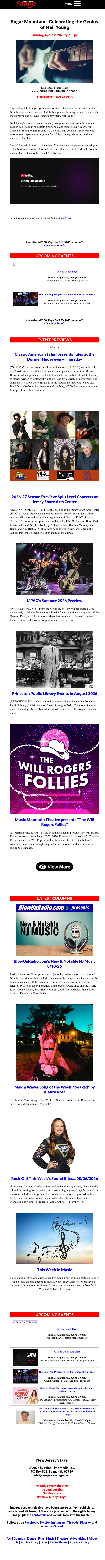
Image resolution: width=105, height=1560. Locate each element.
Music (50, 1538)
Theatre (62, 1538)
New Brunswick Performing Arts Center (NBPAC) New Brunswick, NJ (67, 1401)
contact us (39, 1515)
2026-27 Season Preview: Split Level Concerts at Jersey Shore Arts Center (55, 499)
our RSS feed (54, 1526)
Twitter (45, 1522)
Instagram (58, 1522)
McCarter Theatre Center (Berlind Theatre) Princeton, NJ (67, 1362)
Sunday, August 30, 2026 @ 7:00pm (67, 300)
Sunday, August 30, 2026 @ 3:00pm (67, 277)
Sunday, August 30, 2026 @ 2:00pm (67, 1357)
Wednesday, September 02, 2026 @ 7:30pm (67, 1420)
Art (9, 1538)
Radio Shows (58, 1542)
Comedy (19, 1538)
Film (41, 1538)
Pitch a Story (29, 1542)
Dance (31, 1538)
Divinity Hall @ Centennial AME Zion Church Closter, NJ (67, 1425)
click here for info (54, 245)
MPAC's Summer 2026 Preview (54, 600)
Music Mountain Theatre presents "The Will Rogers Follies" (54, 822)
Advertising (78, 1538)
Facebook (31, 1522)
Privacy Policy (79, 1542)
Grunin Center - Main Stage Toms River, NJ (67, 303)
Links (44, 1542)
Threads (72, 1522)
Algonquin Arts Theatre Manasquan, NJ (67, 280)
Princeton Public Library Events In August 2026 (54, 693)
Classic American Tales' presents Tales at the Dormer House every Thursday (54, 357)
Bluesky (85, 1522)
